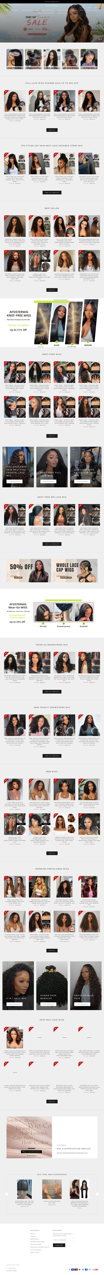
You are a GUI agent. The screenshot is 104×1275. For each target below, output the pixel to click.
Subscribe (59, 1245)
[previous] (6, 1194)
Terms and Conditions (35, 1250)
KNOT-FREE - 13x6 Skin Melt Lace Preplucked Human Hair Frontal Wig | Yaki (39, 421)
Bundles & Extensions (46, 13)
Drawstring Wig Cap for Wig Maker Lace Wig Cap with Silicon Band (24, 1203)
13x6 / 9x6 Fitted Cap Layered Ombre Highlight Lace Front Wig (14, 901)
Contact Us (33, 1236)
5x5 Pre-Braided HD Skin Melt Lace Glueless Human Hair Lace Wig (89, 804)
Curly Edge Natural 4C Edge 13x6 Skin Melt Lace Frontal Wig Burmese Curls (89, 1052)
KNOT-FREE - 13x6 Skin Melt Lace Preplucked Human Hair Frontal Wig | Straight (15, 421)
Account (82, 7)
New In (74, 10)
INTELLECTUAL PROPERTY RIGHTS (39, 1247)
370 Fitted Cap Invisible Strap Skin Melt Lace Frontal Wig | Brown (40, 178)
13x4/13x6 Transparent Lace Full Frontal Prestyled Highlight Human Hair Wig (64, 804)
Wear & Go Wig (62, 10)
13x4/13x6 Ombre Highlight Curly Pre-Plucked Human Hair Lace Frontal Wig (89, 936)
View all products (52, 192)
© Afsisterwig (11, 1268)
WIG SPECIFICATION (35, 1244)
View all (52, 853)
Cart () (97, 7)
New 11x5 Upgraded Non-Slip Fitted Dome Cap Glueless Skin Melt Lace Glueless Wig (39, 1052)
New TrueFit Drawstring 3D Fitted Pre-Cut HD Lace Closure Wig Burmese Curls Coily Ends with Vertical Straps (39, 741)
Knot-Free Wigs (48, 10)
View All (52, 130)
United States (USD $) (13, 1264)
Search (89, 7)
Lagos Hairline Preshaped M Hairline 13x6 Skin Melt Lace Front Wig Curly (15, 1087)
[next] (97, 1194)
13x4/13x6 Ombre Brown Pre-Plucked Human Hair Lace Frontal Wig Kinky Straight (89, 241)
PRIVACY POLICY (34, 1252)
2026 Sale (15, 10)
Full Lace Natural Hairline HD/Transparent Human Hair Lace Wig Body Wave (64, 115)
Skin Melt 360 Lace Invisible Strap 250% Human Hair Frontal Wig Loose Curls (39, 1087)
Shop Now (12, 35)
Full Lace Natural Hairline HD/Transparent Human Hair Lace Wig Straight (39, 115)
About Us (32, 1234)
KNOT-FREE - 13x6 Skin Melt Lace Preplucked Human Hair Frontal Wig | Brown (64, 421)
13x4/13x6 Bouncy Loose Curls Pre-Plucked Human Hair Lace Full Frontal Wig (64, 901)
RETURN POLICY (34, 1239)
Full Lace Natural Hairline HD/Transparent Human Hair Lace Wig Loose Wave (89, 115)
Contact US (62, 13)
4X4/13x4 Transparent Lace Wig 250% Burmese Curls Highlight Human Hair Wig (64, 275)
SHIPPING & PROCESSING (37, 1242)
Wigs (82, 10)
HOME (6, 10)
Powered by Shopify (11, 1270)
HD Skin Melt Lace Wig (30, 10)
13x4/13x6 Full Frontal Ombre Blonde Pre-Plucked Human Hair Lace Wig (39, 901)
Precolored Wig (93, 10)
